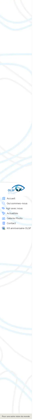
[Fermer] (35, 3)
